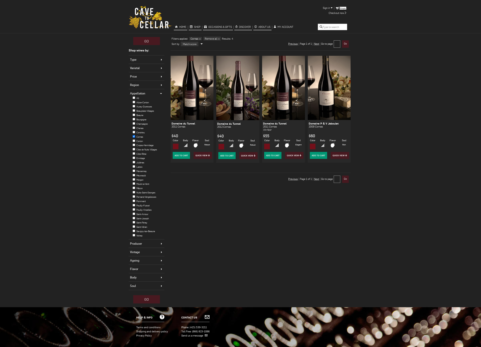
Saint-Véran (141, 227)
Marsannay (141, 171)
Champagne (142, 123)
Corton (139, 141)
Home (182, 26)
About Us (264, 26)
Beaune (139, 115)
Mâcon (139, 188)
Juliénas (140, 162)
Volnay (139, 235)
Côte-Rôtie (141, 153)
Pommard (141, 201)
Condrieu (140, 132)
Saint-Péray (141, 222)
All (137, 98)
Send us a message (193, 335)
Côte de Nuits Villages (146, 149)
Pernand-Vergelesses (146, 196)
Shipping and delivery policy (152, 331)
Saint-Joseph (142, 218)
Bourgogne (141, 119)
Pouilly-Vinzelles (144, 209)
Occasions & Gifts (220, 26)
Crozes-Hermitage (145, 145)
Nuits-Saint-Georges (145, 192)
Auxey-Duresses (144, 106)
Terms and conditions (148, 327)
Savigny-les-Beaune (145, 231)
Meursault (141, 175)
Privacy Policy (144, 335)
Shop (197, 26)
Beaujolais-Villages (145, 110)
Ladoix (139, 166)
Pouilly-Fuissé (143, 205)
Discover (245, 26)
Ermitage (140, 158)
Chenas (140, 128)
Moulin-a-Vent (142, 184)
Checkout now (337, 12)
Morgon (139, 179)
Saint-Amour (142, 214)
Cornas (139, 136)
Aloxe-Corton (142, 102)
